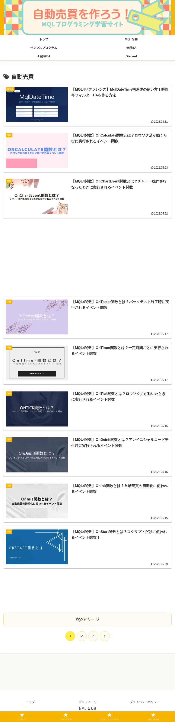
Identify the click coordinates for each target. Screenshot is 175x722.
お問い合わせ (87, 708)
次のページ (88, 619)
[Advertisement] (88, 252)
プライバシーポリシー (145, 702)
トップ (30, 702)
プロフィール (87, 702)
